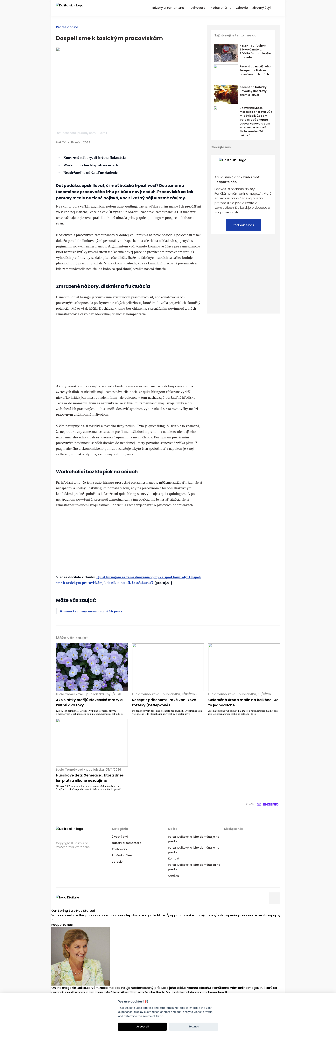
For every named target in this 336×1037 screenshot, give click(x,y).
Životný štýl (120, 837)
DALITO (61, 142)
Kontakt (173, 858)
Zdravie (117, 862)
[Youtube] (265, 147)
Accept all (142, 1026)
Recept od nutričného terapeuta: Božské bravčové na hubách (255, 70)
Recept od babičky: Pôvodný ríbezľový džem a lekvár (253, 91)
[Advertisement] (129, 350)
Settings (193, 1026)
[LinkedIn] (191, 142)
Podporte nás (243, 225)
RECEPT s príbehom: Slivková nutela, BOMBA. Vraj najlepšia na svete (255, 51)
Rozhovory (119, 849)
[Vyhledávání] (277, 7)
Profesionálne (67, 27)
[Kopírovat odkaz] (199, 142)
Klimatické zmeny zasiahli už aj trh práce (91, 611)
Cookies (173, 876)
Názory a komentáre (126, 843)
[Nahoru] (274, 898)
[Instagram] (272, 147)
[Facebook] (175, 142)
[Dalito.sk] (73, 7)
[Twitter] (183, 142)
